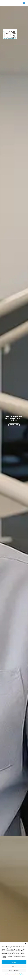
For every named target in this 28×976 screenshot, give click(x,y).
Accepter (14, 962)
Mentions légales (19, 974)
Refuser (14, 966)
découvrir (14, 425)
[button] (25, 943)
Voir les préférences (14, 970)
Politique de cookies (9, 974)
